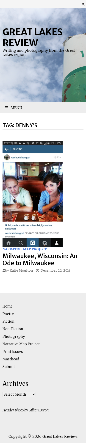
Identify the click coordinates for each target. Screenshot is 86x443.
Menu (16, 107)
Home (8, 306)
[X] (83, 4)
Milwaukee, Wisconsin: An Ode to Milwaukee (40, 259)
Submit (9, 367)
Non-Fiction (13, 329)
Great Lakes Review (33, 37)
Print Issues (13, 351)
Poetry (8, 314)
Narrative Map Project (25, 249)
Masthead (11, 359)
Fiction (8, 321)
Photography (14, 336)
